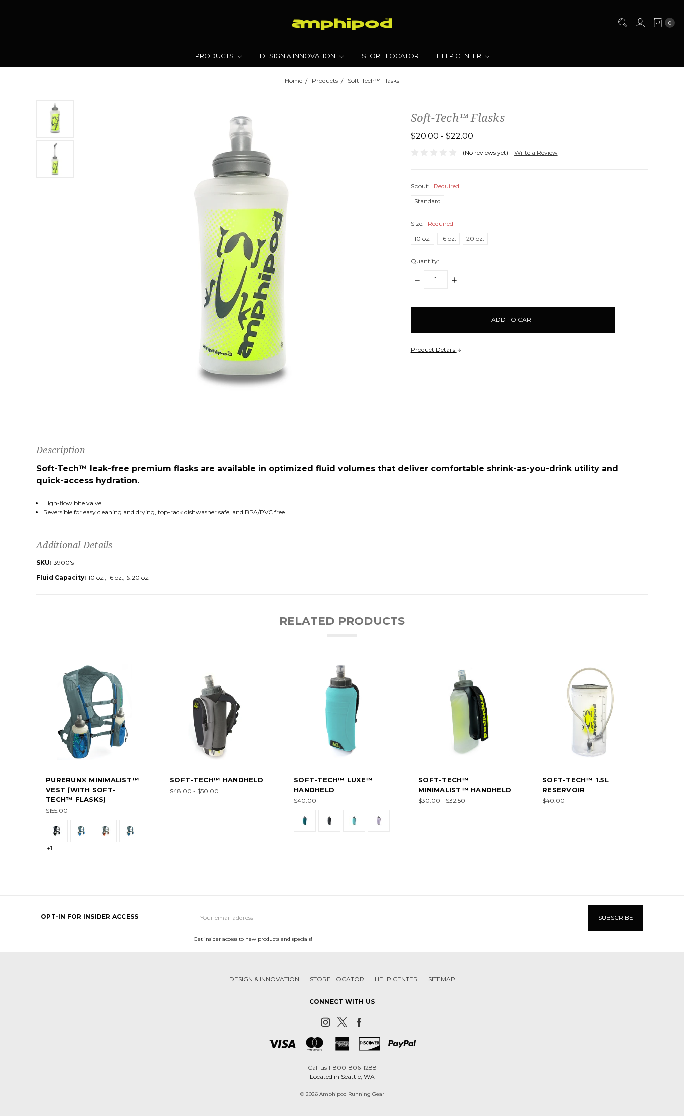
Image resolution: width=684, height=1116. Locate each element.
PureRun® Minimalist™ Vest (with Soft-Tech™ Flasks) (92, 789)
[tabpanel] (94, 758)
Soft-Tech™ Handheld (216, 780)
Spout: (435, 186)
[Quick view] (135, 671)
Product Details (434, 349)
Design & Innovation (298, 56)
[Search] (622, 22)
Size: (432, 223)
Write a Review (536, 152)
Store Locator (390, 56)
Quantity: (425, 261)
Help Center (460, 56)
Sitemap (441, 979)
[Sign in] (640, 22)
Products (215, 56)
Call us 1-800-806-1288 (342, 1067)
